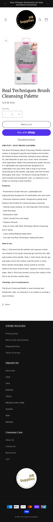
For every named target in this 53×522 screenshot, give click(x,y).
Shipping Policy (13, 346)
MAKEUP (9, 390)
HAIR (8, 377)
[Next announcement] (48, 4)
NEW (8, 415)
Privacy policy (12, 333)
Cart (7, 459)
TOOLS (9, 396)
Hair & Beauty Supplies (29, 517)
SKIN (8, 383)
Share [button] (7, 304)
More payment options (26, 139)
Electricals (10, 370)
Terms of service (13, 352)
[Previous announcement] (5, 4)
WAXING (9, 409)
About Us (10, 440)
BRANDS (9, 422)
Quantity (5, 108)
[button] (6, 20)
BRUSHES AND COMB (15, 402)
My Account (11, 452)
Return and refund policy (17, 340)
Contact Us (11, 446)
